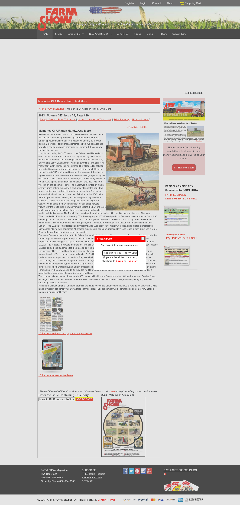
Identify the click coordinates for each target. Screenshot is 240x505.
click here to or (119, 261)
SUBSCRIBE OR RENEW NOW (120, 253)
